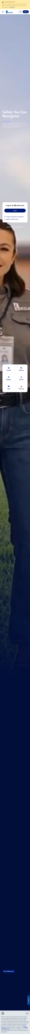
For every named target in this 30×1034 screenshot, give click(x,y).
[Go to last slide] (4, 130)
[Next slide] (7, 130)
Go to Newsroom (9, 971)
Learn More (12, 7)
